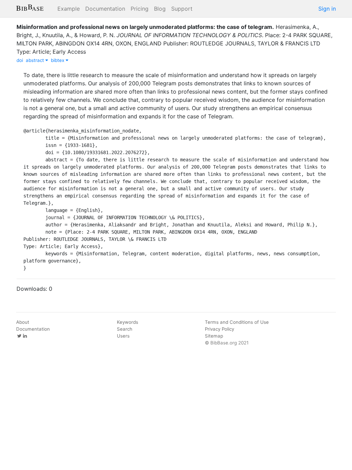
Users (123, 336)
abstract (35, 60)
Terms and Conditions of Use (237, 322)
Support (181, 8)
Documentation (105, 8)
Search (124, 329)
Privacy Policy (219, 329)
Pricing (139, 8)
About (22, 322)
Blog (160, 8)
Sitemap (214, 336)
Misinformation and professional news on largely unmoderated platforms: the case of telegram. (145, 26)
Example (68, 8)
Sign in (327, 8)
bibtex (58, 60)
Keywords (127, 322)
